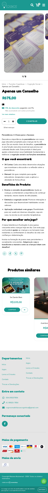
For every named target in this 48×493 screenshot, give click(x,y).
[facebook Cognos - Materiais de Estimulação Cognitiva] (5, 424)
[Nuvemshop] (10, 483)
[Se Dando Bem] (24, 310)
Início (4, 84)
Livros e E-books (8, 374)
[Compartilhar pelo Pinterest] (21, 254)
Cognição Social (33, 84)
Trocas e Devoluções (10, 384)
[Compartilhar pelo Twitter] (16, 254)
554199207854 (12, 397)
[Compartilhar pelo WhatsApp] (4, 254)
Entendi (42, 490)
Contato (5, 379)
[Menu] (43, 5)
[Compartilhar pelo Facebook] (10, 254)
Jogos (4, 369)
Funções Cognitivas (17, 84)
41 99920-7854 (12, 402)
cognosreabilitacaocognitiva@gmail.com (22, 407)
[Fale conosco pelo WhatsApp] (44, 481)
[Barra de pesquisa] (32, 5)
